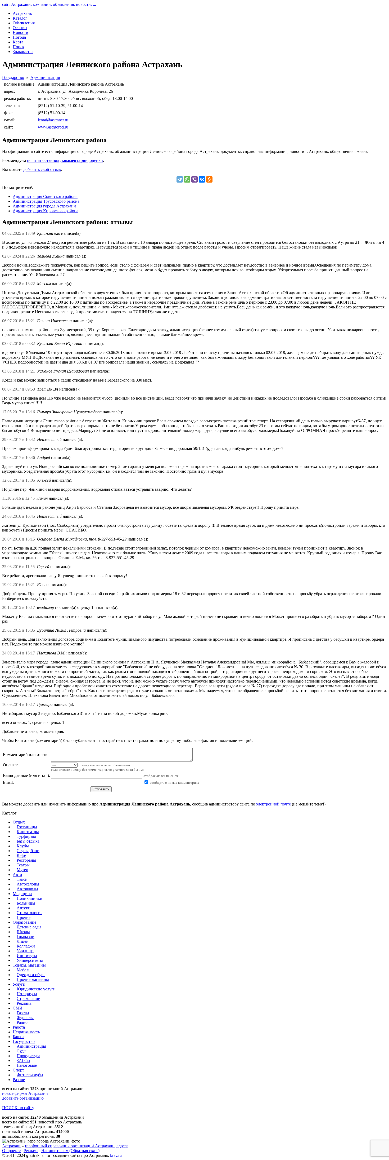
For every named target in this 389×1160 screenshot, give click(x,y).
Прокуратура (28, 1055)
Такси (22, 879)
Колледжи (26, 946)
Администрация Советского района (45, 196)
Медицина (22, 893)
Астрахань (11, 1146)
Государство (13, 77)
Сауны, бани (28, 850)
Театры (23, 865)
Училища (25, 951)
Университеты (30, 960)
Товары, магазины (29, 965)
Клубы (23, 846)
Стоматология (29, 912)
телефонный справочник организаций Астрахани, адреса (76, 1146)
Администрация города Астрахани (44, 206)
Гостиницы (27, 827)
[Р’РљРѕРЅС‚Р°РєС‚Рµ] (202, 179)
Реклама (24, 1003)
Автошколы (27, 889)
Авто (17, 874)
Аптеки (23, 908)
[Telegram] (180, 179)
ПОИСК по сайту (18, 1107)
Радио (22, 1022)
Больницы (26, 903)
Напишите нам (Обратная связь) (70, 1150)
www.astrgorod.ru (53, 127)
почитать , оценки (65, 160)
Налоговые (27, 1065)
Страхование (28, 998)
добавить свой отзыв (42, 169)
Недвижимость (26, 1032)
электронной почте (273, 804)
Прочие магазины (33, 979)
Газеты (23, 1013)
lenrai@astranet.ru (53, 120)
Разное (19, 1079)
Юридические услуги (36, 989)
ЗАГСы (23, 1060)
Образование (24, 922)
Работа (19, 1027)
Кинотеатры (28, 831)
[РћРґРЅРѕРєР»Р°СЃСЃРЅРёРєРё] (209, 179)
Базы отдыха (28, 841)
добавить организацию (23, 1098)
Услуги (19, 984)
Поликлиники (29, 898)
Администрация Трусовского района (46, 201)
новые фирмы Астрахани (25, 1093)
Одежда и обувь (31, 974)
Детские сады (29, 927)
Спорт (18, 1070)
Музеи (22, 869)
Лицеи (23, 941)
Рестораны (26, 860)
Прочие (23, 917)
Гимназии (25, 936)
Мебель (23, 970)
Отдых (19, 822)
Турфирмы (26, 836)
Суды (21, 1051)
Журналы (25, 1017)
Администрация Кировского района (45, 211)
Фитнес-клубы (30, 1075)
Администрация (45, 77)
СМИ (17, 1008)
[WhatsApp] (187, 179)
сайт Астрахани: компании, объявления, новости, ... (49, 4)
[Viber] (194, 179)
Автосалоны (28, 884)
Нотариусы (27, 993)
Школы (23, 931)
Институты (27, 955)
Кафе (21, 855)
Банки (18, 1036)
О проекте (11, 1150)
